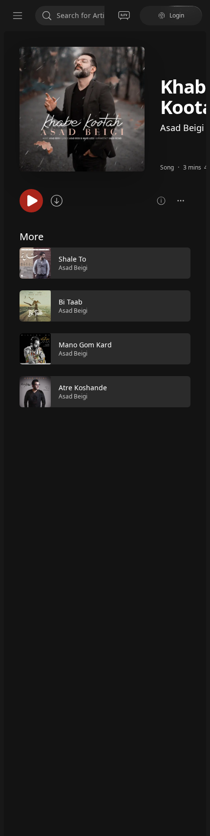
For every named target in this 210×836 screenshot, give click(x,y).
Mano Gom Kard (85, 344)
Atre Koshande (83, 387)
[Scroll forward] (199, 326)
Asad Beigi (182, 127)
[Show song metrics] (161, 200)
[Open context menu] (180, 200)
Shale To (72, 259)
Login (176, 15)
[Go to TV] (124, 15)
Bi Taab (71, 301)
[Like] (177, 263)
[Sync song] (56, 200)
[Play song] (31, 200)
